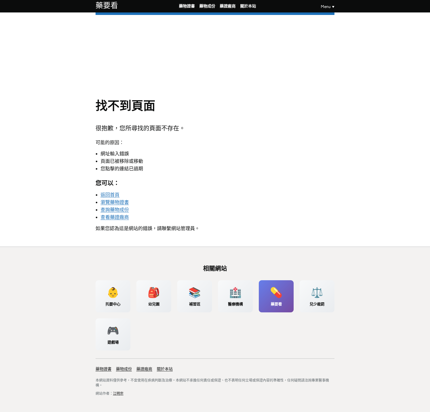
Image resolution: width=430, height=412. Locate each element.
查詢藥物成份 (115, 210)
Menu (326, 6)
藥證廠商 (228, 6)
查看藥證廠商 (115, 217)
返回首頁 (110, 195)
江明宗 (118, 393)
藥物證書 (187, 6)
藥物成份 (207, 6)
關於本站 (248, 6)
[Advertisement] (215, 52)
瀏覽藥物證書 (115, 202)
